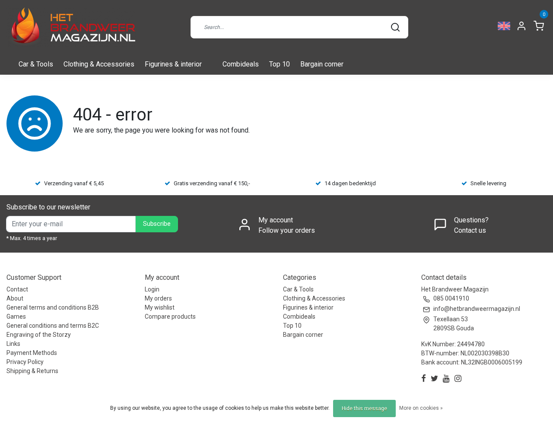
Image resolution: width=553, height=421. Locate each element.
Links (13, 343)
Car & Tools (36, 64)
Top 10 (279, 64)
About (14, 298)
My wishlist (160, 307)
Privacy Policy (25, 361)
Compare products (170, 316)
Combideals (240, 64)
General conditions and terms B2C (52, 325)
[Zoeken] (395, 27)
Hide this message (364, 408)
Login (152, 289)
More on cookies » (421, 408)
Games (16, 316)
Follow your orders (286, 230)
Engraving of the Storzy (38, 334)
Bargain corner (321, 64)
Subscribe (157, 224)
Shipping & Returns (32, 370)
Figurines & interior (173, 64)
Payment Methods (31, 352)
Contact (17, 289)
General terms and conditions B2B (52, 307)
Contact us (470, 230)
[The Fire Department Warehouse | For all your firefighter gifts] (71, 26)
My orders (158, 298)
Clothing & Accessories (99, 64)
